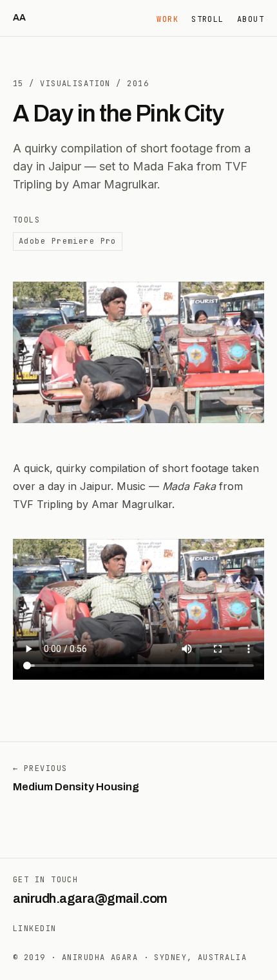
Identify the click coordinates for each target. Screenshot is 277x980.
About (250, 19)
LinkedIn (35, 928)
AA (19, 18)
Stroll (207, 19)
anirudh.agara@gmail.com (90, 898)
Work (167, 19)
